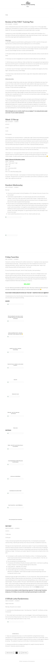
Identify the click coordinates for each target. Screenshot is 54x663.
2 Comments (16, 121)
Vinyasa (29, 196)
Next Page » (24, 653)
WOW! (8, 526)
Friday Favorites (12, 257)
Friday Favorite (17, 616)
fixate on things (19, 583)
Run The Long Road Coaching (28, 3)
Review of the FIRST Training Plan (19, 22)
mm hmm (14, 263)
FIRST (20, 33)
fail (15, 168)
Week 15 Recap (11, 119)
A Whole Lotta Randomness (16, 598)
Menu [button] (28, 6)
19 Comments (16, 259)
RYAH (23, 576)
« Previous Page (9, 653)
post (36, 35)
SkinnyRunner (18, 610)
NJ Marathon (26, 193)
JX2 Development (31, 661)
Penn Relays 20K (17, 171)
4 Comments (16, 187)
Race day (11, 267)
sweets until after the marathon (27, 203)
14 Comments (17, 528)
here (37, 149)
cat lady (16, 547)
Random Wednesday (14, 185)
